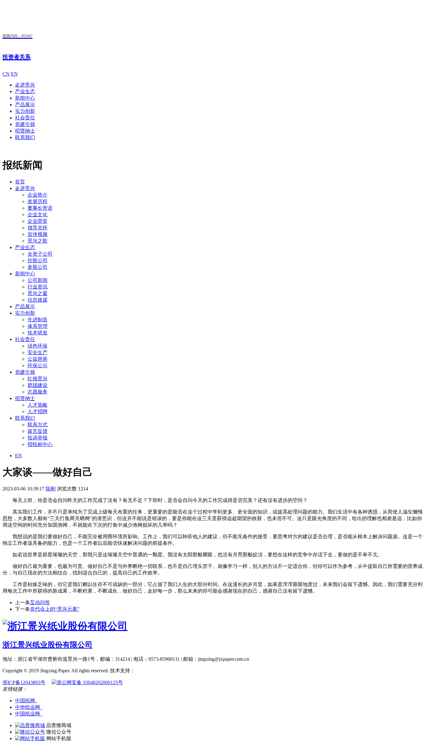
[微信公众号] (30, 731)
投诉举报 (38, 437)
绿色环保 (38, 345)
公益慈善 (38, 359)
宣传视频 (38, 234)
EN (14, 74)
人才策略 (38, 405)
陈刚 (51, 488)
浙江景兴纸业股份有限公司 (48, 645)
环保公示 (38, 365)
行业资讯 (38, 286)
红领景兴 (38, 378)
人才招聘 (38, 411)
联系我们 (25, 137)
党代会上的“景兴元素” (54, 609)
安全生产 (38, 352)
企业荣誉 (38, 221)
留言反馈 (38, 431)
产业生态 (25, 91)
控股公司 (38, 260)
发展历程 (38, 201)
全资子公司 (40, 254)
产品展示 (25, 104)
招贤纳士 (25, 130)
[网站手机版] (30, 738)
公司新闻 (38, 280)
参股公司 (38, 267)
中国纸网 (26, 700)
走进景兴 (25, 85)
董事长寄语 (40, 208)
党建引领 (25, 124)
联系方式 (38, 424)
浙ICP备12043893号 (24, 682)
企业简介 (38, 195)
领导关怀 (38, 227)
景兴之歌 (38, 240)
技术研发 (38, 332)
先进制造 (38, 319)
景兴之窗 (38, 293)
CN (6, 74)
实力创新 (25, 111)
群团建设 (38, 385)
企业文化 (38, 214)
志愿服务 (38, 391)
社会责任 (25, 117)
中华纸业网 (29, 707)
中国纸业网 (29, 713)
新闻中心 (25, 98)
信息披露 (38, 300)
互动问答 (40, 602)
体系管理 (38, 326)
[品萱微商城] (30, 725)
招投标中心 (40, 444)
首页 (20, 181)
